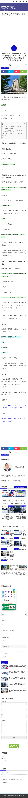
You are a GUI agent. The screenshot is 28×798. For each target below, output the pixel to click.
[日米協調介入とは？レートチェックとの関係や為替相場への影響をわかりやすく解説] (8, 496)
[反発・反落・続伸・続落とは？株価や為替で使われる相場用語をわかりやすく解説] (20, 496)
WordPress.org (4, 762)
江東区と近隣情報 (5, 637)
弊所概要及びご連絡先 (6, 782)
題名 (2, 714)
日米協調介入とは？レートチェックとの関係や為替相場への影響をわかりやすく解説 (7, 502)
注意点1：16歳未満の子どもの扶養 (12, 126)
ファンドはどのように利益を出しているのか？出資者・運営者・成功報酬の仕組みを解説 (17, 684)
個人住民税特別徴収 (5, 67)
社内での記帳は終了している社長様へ (9, 630)
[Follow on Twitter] (17, 1)
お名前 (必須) (4, 701)
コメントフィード (4, 760)
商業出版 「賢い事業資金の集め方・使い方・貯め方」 (12, 779)
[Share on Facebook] (13, 1)
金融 (2, 624)
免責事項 (3, 776)
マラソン (3, 649)
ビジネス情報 (23, 490)
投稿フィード (4, 758)
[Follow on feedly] (20, 1)
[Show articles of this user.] (7, 467)
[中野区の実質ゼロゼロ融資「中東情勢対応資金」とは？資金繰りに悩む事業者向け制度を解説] (5, 555)
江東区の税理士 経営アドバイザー (11, 7)
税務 (2, 627)
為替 (12, 490)
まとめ (5, 137)
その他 (5, 135)
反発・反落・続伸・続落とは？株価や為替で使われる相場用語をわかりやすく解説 (20, 502)
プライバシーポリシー (6, 772)
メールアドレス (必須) (5, 708)
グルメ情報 (4, 656)
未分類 (3, 640)
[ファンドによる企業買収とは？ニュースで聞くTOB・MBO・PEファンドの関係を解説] (8, 511)
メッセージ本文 (4, 720)
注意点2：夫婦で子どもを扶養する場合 (13, 133)
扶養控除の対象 (9, 128)
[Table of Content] (24, 124)
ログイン (3, 756)
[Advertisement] (14, 28)
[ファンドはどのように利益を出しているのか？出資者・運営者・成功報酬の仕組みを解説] (20, 511)
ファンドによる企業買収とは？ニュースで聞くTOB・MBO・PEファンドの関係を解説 (17, 678)
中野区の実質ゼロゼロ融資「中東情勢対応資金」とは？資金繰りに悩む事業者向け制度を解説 (17, 690)
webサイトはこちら (7, 480)
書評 (2, 643)
